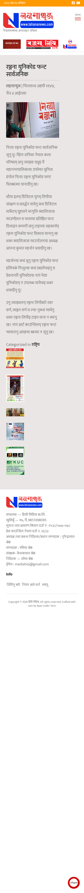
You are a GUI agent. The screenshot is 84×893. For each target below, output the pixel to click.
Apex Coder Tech (46, 606)
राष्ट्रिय (36, 344)
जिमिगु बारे (13, 585)
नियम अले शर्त (31, 585)
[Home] (28, 20)
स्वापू (45, 585)
